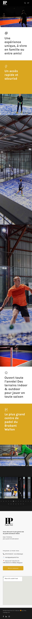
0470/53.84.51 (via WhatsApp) (14, 554)
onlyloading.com (14, 612)
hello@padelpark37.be (12, 557)
